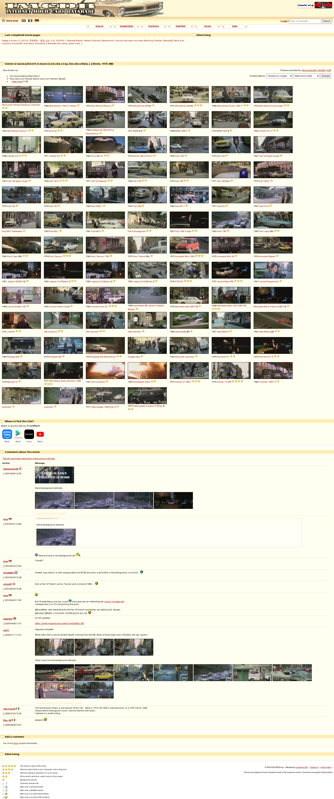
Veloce (73, 105)
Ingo (5, 519)
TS (225, 381)
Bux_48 (7, 720)
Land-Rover (138, 305)
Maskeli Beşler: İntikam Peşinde (83, 40)
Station (160, 305)
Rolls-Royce (54, 381)
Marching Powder (153, 40)
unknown (35, 104)
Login (284, 21)
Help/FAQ (181, 26)
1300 (237, 105)
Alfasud (107, 105)
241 (181, 206)
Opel (177, 331)
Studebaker (138, 381)
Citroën (262, 131)
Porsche (221, 356)
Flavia (60, 306)
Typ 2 (161, 406)
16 (16, 381)
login (15, 743)
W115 (194, 306)
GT (67, 105)
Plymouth (179, 356)
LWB (79, 381)
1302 (106, 407)
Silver (63, 381)
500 (8, 231)
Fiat (177, 156)
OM (45, 331)
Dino (93, 156)
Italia (147, 381)
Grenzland (28, 43)
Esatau (18, 306)
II (156, 305)
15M (182, 231)
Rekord (225, 331)
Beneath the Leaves (58, 43)
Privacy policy (326, 767)
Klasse (275, 306)
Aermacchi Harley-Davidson (16, 104)
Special (103, 181)
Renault (11, 381)
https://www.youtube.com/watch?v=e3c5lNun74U (59, 623)
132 (13, 206)
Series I (66, 281)
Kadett (183, 331)
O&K (4, 331)
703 (24, 306)
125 (55, 181)
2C (106, 306)
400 (229, 381)
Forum (207, 26)
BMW (135, 131)
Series (151, 305)
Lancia (220, 281)
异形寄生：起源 (37, 40)
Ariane (101, 381)
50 (55, 131)
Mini (187, 256)
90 (233, 256)
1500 (97, 206)
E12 (226, 131)
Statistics (153, 26)
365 (142, 156)
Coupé (276, 156)
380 (187, 381)
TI (242, 105)
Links (234, 26)
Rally (227, 181)
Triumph (263, 381)
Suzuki (178, 381)
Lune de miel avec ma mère (128, 40)
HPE (231, 281)
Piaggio (131, 356)
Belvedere (17, 231)
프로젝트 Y (61, 40)
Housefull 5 (41, 43)
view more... (76, 43)
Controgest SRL (302, 767)
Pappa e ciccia (9, 40)
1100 (181, 156)
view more (17, 81)
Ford (177, 231)
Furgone (150, 406)
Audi (51, 131)
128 (139, 181)
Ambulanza (110, 356)
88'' (146, 305)
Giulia (232, 105)
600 (97, 231)
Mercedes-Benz (183, 306)
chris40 (7, 584)
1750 (63, 105)
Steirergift (168, 40)
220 (235, 305)
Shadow (71, 381)
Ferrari (136, 156)
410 (223, 206)
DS (268, 131)
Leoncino (52, 331)
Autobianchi (97, 130)
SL (268, 181)
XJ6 (59, 281)
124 (223, 156)
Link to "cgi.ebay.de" (114, 601)
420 (17, 281)
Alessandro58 (309, 70)
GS (58, 156)
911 (227, 356)
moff (328, 70)
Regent (272, 256)
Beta (226, 281)
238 (139, 206)
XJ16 (22, 281)
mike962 (321, 70)
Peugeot (11, 356)
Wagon (131, 309)
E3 (140, 131)
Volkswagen (97, 407)
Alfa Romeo (54, 105)
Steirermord (107, 40)
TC (274, 381)
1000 (192, 256)
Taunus (58, 256)
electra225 (9, 708)
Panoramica (92, 133)
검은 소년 (50, 40)
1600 (183, 131)
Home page (12, 20)
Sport (269, 156)
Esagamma (272, 281)
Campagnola (138, 231)
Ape (138, 356)
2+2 (151, 156)
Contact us (314, 767)
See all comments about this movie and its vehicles (29, 458)
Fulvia (102, 306)
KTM (177, 281)
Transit (141, 256)
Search (99, 26)
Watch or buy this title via (13, 425)
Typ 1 (112, 407)
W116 (282, 306)
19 (271, 131)
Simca (94, 381)
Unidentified (126, 26)
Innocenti (179, 256)
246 (98, 156)
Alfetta (148, 105)
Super (280, 105)
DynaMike (8, 572)
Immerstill (17, 43)
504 (17, 356)
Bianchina (109, 130)
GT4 (146, 156)
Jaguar (11, 281)
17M (224, 231)
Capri (266, 231)
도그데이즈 (23, 40)
